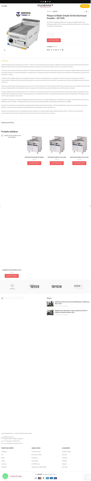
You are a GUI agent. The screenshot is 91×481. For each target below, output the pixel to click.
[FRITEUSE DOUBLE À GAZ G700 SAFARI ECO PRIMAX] (79, 145)
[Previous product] (84, 12)
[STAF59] (79, 287)
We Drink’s (65, 467)
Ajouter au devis (54, 40)
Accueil (49, 12)
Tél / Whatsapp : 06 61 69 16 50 (11, 441)
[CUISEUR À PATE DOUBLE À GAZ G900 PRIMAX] (11, 201)
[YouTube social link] (45, 1)
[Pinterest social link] (56, 50)
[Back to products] (86, 12)
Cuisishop (64, 461)
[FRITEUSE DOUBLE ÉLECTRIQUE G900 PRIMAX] (34, 145)
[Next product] (89, 12)
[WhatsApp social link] (48, 1)
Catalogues (35, 458)
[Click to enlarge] (5, 50)
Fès (2, 455)
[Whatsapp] (5, 476)
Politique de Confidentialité (39, 467)
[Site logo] (45, 6)
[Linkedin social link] (58, 50)
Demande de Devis (37, 455)
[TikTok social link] (50, 1)
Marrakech (4, 467)
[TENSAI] (57, 287)
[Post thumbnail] (50, 304)
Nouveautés (35, 461)
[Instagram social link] (43, 1)
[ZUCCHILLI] (12, 287)
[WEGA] (34, 287)
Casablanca (4, 452)
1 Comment (65, 306)
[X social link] (54, 50)
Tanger (3, 461)
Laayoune (3, 464)
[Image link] (12, 364)
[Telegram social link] (62, 50)
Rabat (3, 458)
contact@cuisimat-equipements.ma (13, 443)
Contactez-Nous (36, 452)
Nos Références (36, 464)
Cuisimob (64, 455)
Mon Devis (85, 6)
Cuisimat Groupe (66, 452)
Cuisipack (64, 464)
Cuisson (55, 12)
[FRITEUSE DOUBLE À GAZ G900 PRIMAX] (56, 145)
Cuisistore (64, 458)
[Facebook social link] (41, 1)
